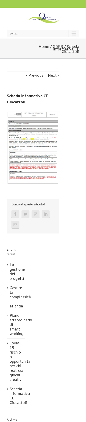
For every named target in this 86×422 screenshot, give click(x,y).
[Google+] (35, 214)
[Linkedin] (46, 214)
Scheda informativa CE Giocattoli (20, 395)
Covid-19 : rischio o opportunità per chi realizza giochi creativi (20, 361)
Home (44, 46)
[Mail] (15, 224)
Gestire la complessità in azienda (20, 297)
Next (52, 75)
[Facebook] (15, 214)
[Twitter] (25, 214)
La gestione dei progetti (17, 271)
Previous (35, 75)
